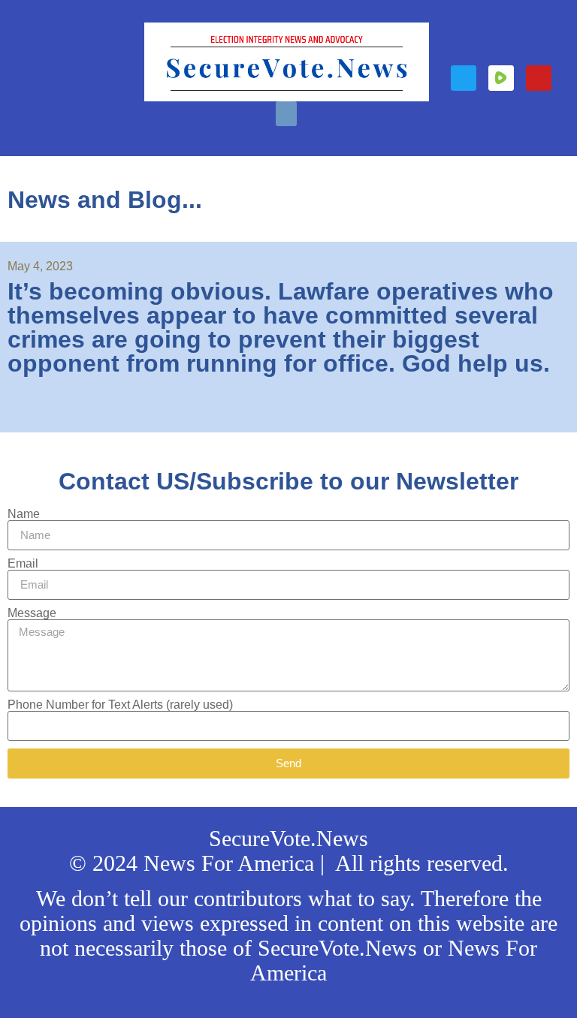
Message (32, 613)
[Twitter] (463, 78)
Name (24, 514)
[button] (286, 113)
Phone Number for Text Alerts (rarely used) (120, 705)
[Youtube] (538, 78)
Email (23, 564)
